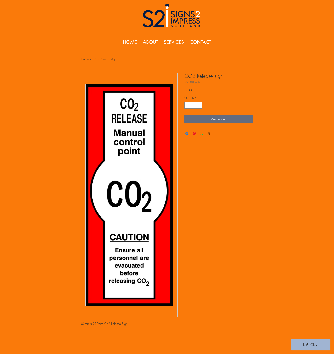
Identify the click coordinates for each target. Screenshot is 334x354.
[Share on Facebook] (187, 133)
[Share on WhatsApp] (201, 133)
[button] (174, 42)
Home (85, 59)
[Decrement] (187, 105)
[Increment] (199, 105)
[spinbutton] (193, 105)
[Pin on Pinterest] (194, 133)
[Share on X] (209, 133)
